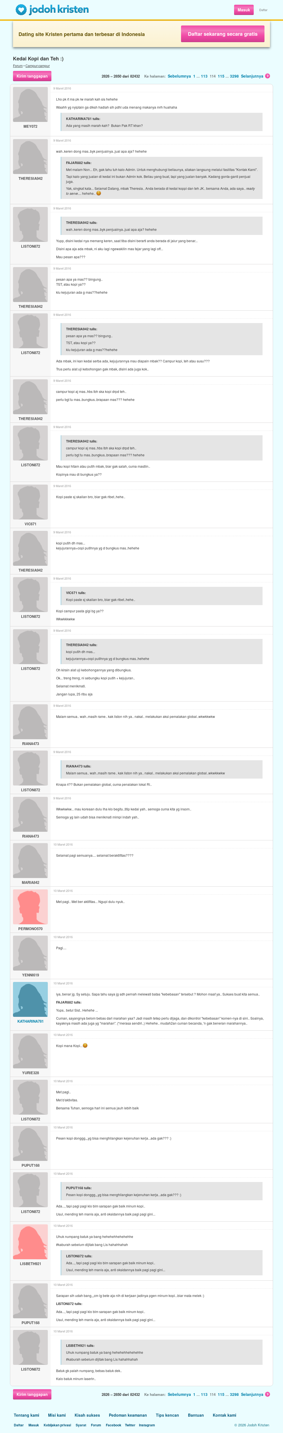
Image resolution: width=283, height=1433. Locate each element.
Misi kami (57, 1415)
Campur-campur (37, 65)
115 (221, 76)
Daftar (263, 9)
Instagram (147, 1424)
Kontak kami (224, 1415)
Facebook (113, 1424)
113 (204, 76)
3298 (234, 76)
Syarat (81, 1424)
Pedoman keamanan (128, 1415)
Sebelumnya (179, 76)
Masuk (244, 9)
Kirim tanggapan (32, 76)
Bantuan (196, 1415)
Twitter (130, 1424)
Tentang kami (26, 1415)
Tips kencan (167, 1415)
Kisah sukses (87, 1415)
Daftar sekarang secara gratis (223, 33)
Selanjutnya (252, 76)
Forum (18, 65)
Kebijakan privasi (57, 1424)
